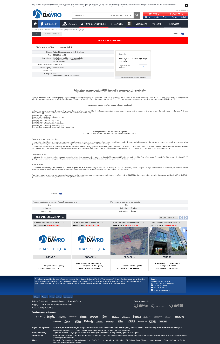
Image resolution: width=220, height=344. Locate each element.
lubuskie (88, 335)
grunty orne (129, 328)
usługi (127, 330)
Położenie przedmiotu (52, 34)
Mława (137, 340)
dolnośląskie (57, 335)
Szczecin (175, 340)
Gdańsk (70, 340)
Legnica (107, 340)
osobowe (81, 330)
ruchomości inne (91, 330)
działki (122, 328)
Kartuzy (83, 340)
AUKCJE (72, 23)
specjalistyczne (103, 330)
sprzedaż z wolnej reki (130, 333)
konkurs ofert (85, 333)
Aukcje (58, 297)
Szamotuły (168, 340)
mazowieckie (96, 335)
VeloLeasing (141, 23)
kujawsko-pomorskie (69, 335)
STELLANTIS (117, 23)
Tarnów (182, 340)
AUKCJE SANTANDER (95, 23)
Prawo (165, 17)
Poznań (151, 340)
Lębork (122, 340)
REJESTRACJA (176, 14)
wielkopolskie (182, 335)
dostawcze (109, 328)
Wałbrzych (65, 343)
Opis (36, 34)
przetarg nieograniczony (99, 333)
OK (143, 67)
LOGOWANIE (154, 14)
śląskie (146, 335)
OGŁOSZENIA (50, 23)
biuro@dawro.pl (164, 290)
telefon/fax (114, 330)
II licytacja (64, 333)
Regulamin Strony (74, 301)
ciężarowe (101, 328)
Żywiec (78, 343)
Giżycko (77, 340)
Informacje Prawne (58, 301)
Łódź (127, 340)
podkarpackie (122, 335)
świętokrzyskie (154, 335)
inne (135, 328)
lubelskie (81, 335)
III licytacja (72, 333)
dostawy (117, 328)
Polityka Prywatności (40, 301)
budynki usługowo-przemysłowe (85, 328)
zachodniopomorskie (60, 338)
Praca (52, 297)
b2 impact (174, 23)
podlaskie (131, 335)
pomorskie (139, 335)
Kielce (88, 340)
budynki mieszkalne (65, 328)
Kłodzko (101, 340)
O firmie (147, 17)
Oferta (156, 17)
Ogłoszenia (68, 297)
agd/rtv (55, 328)
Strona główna (37, 30)
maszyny (66, 330)
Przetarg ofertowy (115, 333)
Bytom (64, 340)
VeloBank (156, 23)
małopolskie (106, 335)
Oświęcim (144, 340)
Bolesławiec (57, 340)
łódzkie (71, 338)
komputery (152, 328)
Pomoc (174, 17)
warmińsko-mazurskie (169, 335)
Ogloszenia (49, 30)
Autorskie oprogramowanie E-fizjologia (70, 30)
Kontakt (183, 17)
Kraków (94, 340)
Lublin (117, 340)
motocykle (74, 330)
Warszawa (56, 343)
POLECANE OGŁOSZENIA (48, 216)
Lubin (112, 340)
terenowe (121, 330)
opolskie (114, 335)
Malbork (132, 340)
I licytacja (56, 333)
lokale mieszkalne (163, 328)
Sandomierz (159, 340)
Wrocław (72, 343)
